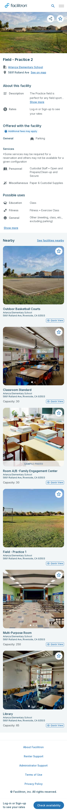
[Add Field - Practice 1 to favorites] (59, 494)
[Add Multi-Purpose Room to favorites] (59, 575)
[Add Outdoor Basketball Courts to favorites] (59, 251)
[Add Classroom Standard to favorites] (59, 332)
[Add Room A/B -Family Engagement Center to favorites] (59, 413)
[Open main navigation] (61, 6)
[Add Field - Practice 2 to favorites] (60, 18)
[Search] (53, 6)
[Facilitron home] (16, 8)
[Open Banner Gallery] (33, 32)
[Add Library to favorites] (59, 656)
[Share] (50, 18)
